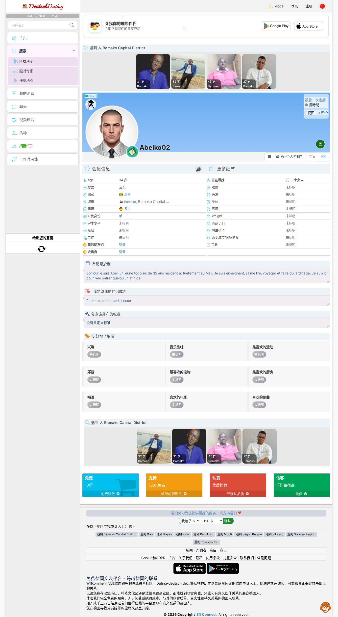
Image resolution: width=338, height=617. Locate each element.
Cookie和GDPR (153, 558)
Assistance (325, 607)
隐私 (199, 558)
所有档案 (26, 61)
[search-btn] (71, 25)
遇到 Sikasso (274, 534)
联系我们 (247, 558)
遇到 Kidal (183, 534)
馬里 (127, 194)
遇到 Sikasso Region (301, 534)
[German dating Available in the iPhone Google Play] (223, 565)
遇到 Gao (146, 534)
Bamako (130, 202)
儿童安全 (230, 558)
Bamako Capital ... (153, 201)
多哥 (127, 209)
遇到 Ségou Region (249, 534)
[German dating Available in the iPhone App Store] (190, 565)
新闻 (189, 550)
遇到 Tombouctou (206, 542)
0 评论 (323, 113)
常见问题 (264, 558)
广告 (172, 558)
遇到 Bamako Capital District (116, 534)
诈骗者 (201, 550)
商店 (213, 550)
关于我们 (186, 558)
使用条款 (213, 558)
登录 (294, 6)
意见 (223, 550)
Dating (46, 6)
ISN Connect (206, 614)
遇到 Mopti (224, 534)
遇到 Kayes (164, 534)
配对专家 (26, 71)
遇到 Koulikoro (203, 534)
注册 (308, 6)
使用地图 (26, 80)
